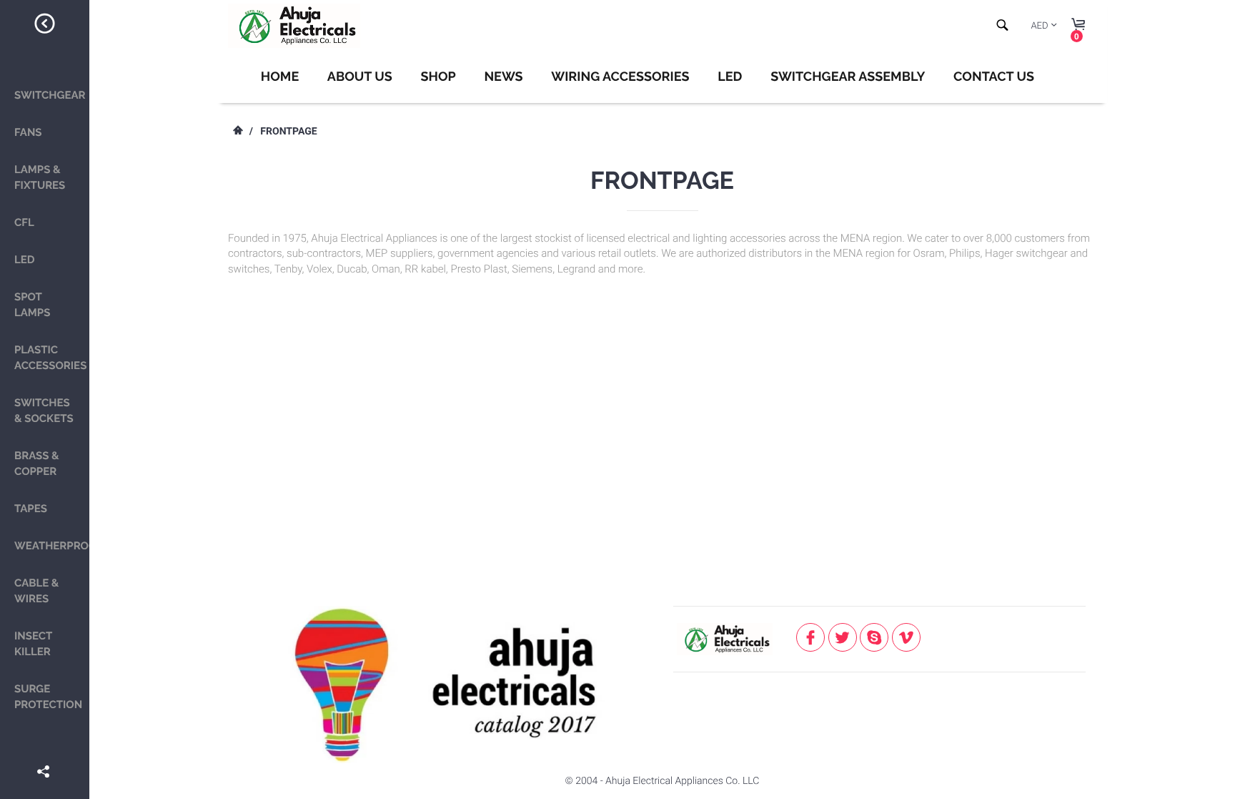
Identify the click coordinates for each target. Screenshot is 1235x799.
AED (1039, 26)
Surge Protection (48, 696)
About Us (359, 76)
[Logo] (294, 26)
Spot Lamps (32, 304)
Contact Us (993, 76)
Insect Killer (33, 643)
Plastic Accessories (50, 357)
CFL (24, 222)
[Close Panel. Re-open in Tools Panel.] (45, 25)
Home (280, 76)
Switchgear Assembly (847, 76)
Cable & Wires (36, 591)
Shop (437, 76)
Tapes (30, 508)
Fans (28, 132)
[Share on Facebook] (45, 751)
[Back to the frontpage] (237, 131)
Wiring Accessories (620, 76)
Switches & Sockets (44, 410)
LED (24, 259)
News (503, 76)
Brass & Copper (36, 463)
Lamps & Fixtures (39, 177)
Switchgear (50, 95)
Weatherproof (51, 545)
